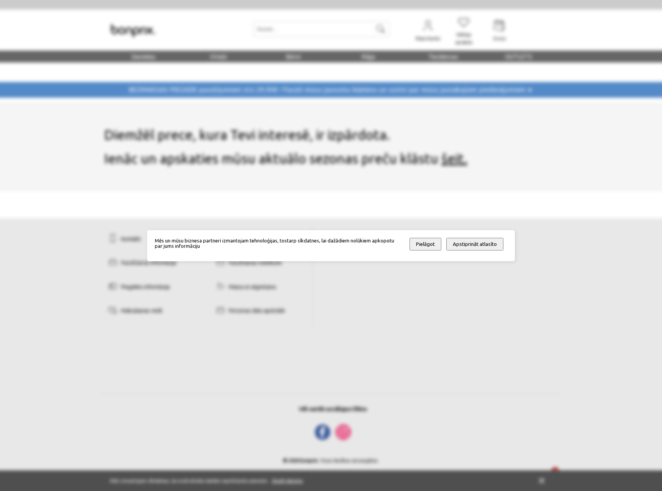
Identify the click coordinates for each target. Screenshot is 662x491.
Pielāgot (425, 244)
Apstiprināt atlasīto (475, 244)
